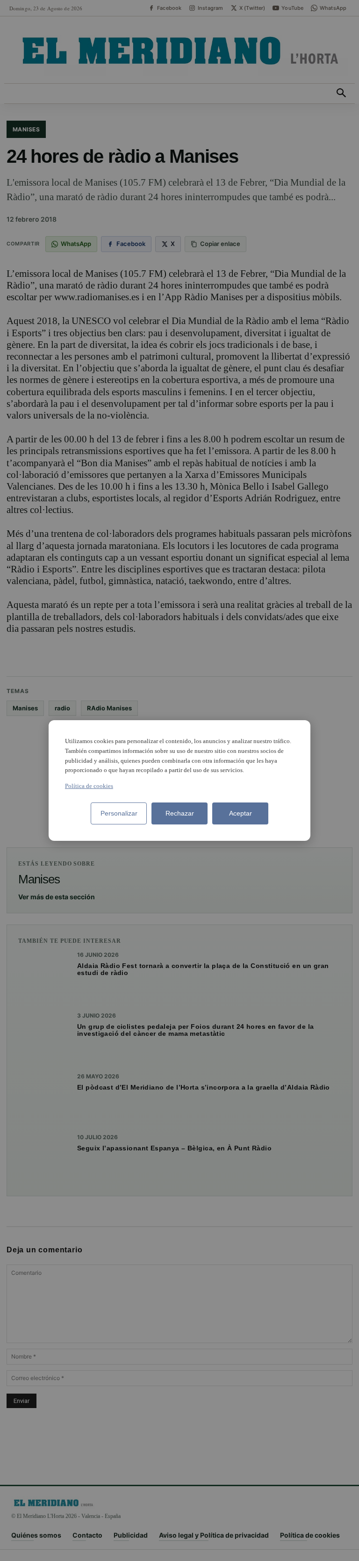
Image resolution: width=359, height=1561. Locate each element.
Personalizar (119, 813)
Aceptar (240, 813)
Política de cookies (89, 785)
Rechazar (179, 813)
